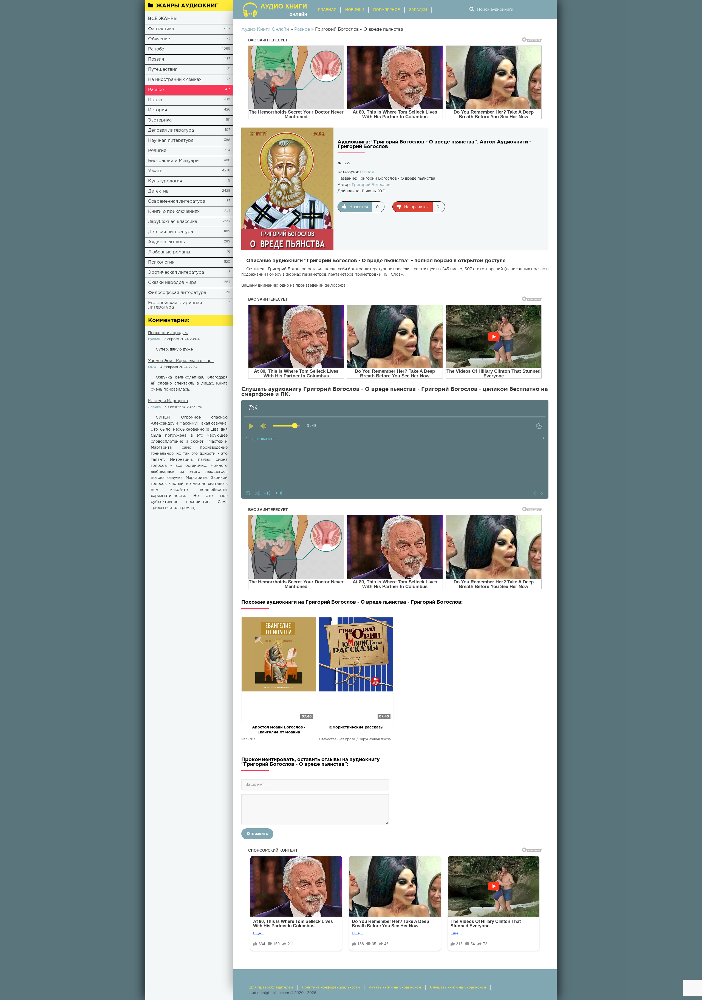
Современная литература (176, 201)
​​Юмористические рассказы (356, 727)
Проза (155, 100)
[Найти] (471, 9)
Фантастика (161, 29)
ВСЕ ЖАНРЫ (162, 19)
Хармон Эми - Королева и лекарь (181, 361)
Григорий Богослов (371, 185)
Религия (157, 151)
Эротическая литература (176, 272)
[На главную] (275, 9)
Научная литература (171, 141)
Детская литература (170, 232)
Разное (156, 90)
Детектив (158, 191)
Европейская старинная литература (175, 305)
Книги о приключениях (174, 212)
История (157, 110)
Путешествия (162, 69)
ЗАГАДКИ (418, 10)
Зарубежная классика (172, 222)
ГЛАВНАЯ (327, 10)
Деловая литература (171, 130)
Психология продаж (168, 333)
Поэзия (156, 59)
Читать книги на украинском (395, 987)
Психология (161, 262)
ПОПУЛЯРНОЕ (386, 10)
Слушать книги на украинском (458, 987)
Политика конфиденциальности (331, 987)
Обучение (159, 39)
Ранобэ (156, 49)
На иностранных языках (175, 80)
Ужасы (155, 171)
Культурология (165, 181)
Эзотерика (160, 120)
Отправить (257, 833)
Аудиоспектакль (166, 242)
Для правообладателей (271, 987)
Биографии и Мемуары (173, 161)
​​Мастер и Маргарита (168, 401)
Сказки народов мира (172, 283)
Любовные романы (169, 252)
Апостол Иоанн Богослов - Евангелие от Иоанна (278, 730)
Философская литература (177, 293)
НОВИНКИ (354, 10)
